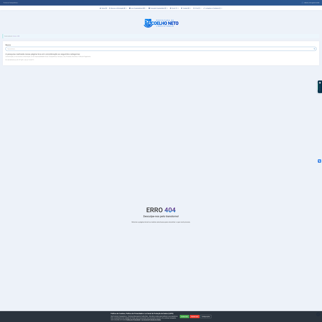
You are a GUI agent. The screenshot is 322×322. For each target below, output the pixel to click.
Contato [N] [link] (186, 8)
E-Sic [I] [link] (197, 8)
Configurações (206, 316)
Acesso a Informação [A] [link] (118, 8)
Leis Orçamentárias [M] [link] (138, 8)
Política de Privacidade (133, 319)
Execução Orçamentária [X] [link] (158, 8)
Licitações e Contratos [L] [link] (213, 8)
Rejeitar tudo (194, 316)
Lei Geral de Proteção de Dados (151, 319)
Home (14, 36)
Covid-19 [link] (174, 8)
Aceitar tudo (184, 316)
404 (18, 36)
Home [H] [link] (104, 8)
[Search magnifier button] (314, 49)
